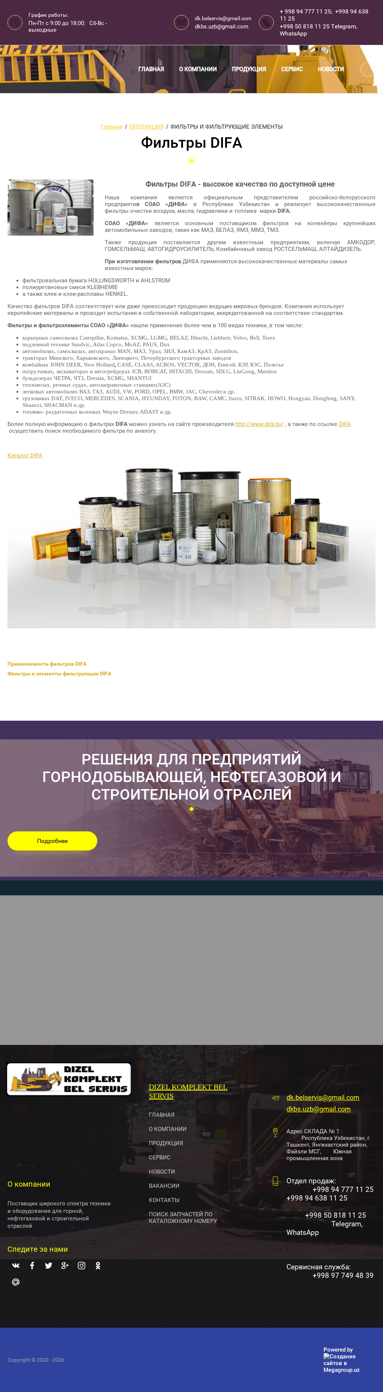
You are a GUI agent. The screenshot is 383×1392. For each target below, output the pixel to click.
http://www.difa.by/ (259, 424)
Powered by (338, 1349)
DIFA (345, 424)
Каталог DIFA (24, 455)
